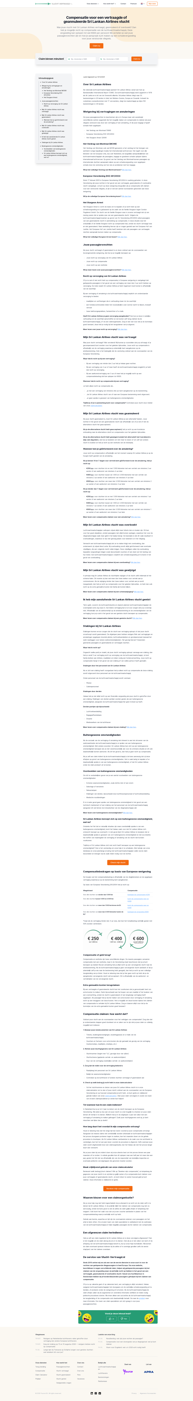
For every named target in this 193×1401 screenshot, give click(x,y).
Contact (123, 4)
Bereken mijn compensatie (118, 1189)
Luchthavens (103, 1373)
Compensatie (40, 1371)
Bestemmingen (103, 1377)
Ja (113, 1319)
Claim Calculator (41, 1375)
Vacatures (81, 1379)
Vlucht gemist (61, 1379)
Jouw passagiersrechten (50, 101)
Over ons (80, 1371)
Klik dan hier (126, 170)
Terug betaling (40, 1367)
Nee (125, 1319)
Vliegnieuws (40, 1334)
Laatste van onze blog (106, 1334)
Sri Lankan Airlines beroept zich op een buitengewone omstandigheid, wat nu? (55, 155)
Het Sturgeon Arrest (50, 97)
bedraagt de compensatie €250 (139, 894)
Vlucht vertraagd (62, 1371)
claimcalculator (96, 406)
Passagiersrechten (63, 1367)
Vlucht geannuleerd (63, 1375)
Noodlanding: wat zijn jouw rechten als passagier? (124, 1339)
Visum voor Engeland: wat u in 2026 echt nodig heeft (126, 1347)
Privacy (134, 1393)
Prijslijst (38, 1379)
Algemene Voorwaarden (148, 1393)
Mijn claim (152, 4)
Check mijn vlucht (117, 862)
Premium (133, 4)
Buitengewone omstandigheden (52, 146)
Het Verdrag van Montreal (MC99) (55, 90)
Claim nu (96, 46)
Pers (79, 1375)
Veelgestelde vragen (63, 1383)
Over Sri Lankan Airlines (49, 82)
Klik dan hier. (126, 196)
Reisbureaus (102, 1381)
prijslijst (142, 1298)
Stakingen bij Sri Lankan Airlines (52, 142)
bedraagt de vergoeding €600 (138, 912)
